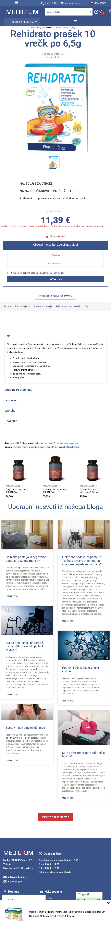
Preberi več (68, 495)
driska (25, 447)
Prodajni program (22, 22)
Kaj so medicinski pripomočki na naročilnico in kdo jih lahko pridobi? (25, 646)
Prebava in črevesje (43, 443)
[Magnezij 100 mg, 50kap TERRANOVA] (18, 467)
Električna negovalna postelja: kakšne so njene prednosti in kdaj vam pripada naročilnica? (82, 560)
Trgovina (41, 27)
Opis (7, 336)
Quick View (31, 456)
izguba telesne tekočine (49, 447)
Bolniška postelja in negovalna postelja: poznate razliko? (26, 558)
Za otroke (58, 443)
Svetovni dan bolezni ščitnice (25, 727)
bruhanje (17, 447)
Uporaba (9, 410)
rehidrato (74, 447)
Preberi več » (12, 596)
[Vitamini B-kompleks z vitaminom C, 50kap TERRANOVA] (92, 467)
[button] (16, 2)
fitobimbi (33, 447)
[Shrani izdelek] (31, 463)
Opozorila (10, 421)
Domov (33, 27)
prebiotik (65, 447)
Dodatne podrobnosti (18, 389)
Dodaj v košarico (31, 495)
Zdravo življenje (71, 443)
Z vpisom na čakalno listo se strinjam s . (37, 273)
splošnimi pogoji (56, 273)
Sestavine (10, 400)
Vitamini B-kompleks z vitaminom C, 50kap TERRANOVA (90, 492)
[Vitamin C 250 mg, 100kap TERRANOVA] (55, 467)
